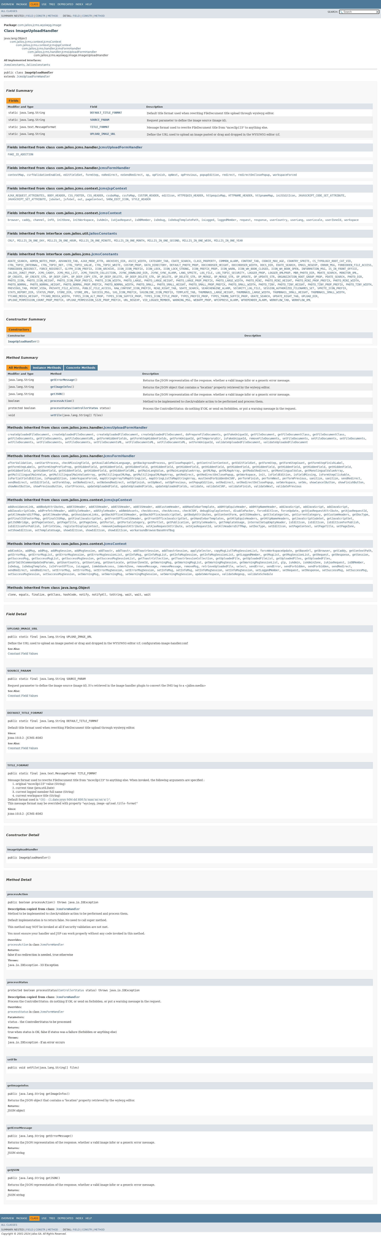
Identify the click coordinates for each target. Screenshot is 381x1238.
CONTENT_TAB (250, 261)
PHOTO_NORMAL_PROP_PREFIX (82, 284)
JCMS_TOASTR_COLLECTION (98, 272)
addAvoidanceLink (20, 506)
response (260, 219)
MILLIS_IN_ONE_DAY (30, 240)
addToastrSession (146, 550)
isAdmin (102, 219)
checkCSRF (189, 510)
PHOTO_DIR (354, 276)
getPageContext (43, 522)
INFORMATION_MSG (313, 268)
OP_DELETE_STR (184, 276)
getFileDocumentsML (79, 438)
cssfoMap (128, 195)
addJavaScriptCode (21, 510)
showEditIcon (72, 530)
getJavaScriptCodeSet (308, 518)
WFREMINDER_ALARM (254, 300)
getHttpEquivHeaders (242, 518)
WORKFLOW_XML (301, 300)
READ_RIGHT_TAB (165, 288)
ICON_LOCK (153, 268)
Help (89, 4)
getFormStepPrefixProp (54, 466)
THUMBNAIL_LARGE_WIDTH (253, 292)
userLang (296, 219)
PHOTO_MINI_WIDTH (346, 280)
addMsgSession (61, 550)
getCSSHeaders (250, 514)
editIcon (168, 195)
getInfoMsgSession (183, 554)
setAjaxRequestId (198, 526)
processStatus (60, 408)
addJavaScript (289, 506)
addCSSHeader (76, 506)
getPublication (177, 522)
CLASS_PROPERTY (204, 261)
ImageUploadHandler (22, 341)
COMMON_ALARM (228, 261)
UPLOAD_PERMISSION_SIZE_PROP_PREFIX (93, 300)
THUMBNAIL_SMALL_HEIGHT (290, 292)
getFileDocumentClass (293, 434)
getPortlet (155, 522)
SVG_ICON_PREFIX (124, 292)
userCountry (278, 219)
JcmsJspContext (113, 188)
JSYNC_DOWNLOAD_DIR (133, 272)
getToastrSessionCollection (192, 558)
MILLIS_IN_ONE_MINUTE (95, 240)
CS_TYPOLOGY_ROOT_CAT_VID (332, 261)
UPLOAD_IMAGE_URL (102, 133)
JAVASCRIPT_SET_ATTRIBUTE (27, 199)
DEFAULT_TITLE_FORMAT (106, 112)
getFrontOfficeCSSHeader (123, 518)
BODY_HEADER (56, 195)
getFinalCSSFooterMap (23, 518)
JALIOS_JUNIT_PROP (21, 272)
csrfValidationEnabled (43, 174)
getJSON (56, 394)
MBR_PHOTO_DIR (303, 272)
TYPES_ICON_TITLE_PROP (161, 296)
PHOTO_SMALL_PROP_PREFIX (207, 284)
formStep (92, 174)
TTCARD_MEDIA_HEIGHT (23, 296)
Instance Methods (47, 367)
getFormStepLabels (21, 466)
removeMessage (146, 566)
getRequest (320, 554)
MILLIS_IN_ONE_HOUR (61, 240)
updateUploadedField (102, 486)
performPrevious (294, 478)
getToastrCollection (153, 558)
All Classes (9, 11)
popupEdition (209, 174)
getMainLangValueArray (183, 470)
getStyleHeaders (204, 522)
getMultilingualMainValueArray (72, 474)
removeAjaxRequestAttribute (122, 526)
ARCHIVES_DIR (115, 261)
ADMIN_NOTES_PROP (42, 261)
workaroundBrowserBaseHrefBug (152, 530)
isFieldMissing (304, 474)
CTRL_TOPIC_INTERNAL (23, 265)
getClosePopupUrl (180, 462)
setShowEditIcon (20, 530)
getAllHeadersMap (55, 514)
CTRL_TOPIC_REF (52, 265)
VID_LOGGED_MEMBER (156, 300)
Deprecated (65, 4)
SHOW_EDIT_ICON (117, 199)
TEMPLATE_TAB (185, 292)
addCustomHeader (167, 506)
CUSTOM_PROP (132, 265)
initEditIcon (285, 195)
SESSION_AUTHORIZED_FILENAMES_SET (288, 288)
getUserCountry (68, 562)
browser (13, 219)
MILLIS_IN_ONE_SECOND (163, 240)
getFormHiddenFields (112, 438)
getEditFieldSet (243, 462)
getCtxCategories (276, 514)
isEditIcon (297, 522)
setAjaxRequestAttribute (164, 526)
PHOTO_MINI (254, 280)
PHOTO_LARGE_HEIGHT (158, 280)
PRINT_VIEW (38, 288)
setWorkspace (285, 482)
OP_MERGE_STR (223, 276)
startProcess (74, 486)
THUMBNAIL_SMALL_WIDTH (327, 292)
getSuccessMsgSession (77, 558)
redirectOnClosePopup (254, 174)
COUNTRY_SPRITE (298, 261)
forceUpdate (289, 510)
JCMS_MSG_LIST (67, 272)
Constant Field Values (23, 653)
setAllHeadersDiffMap (230, 526)
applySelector (200, 550)
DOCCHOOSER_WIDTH (244, 265)
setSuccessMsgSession (23, 574)
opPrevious (189, 174)
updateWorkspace (207, 574)
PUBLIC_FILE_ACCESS (96, 288)
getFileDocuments (20, 438)
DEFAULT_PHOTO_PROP (184, 265)
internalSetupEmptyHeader (266, 522)
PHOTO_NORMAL (17, 284)
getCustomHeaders (336, 514)
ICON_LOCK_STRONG (176, 268)
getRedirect (184, 474)
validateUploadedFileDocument (238, 442)
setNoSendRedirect (110, 482)
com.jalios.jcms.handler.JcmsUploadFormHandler (62, 51)
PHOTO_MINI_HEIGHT (278, 280)
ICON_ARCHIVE (104, 268)
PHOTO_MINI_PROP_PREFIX (312, 280)
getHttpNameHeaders (274, 518)
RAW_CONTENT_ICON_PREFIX (132, 288)
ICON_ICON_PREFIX (130, 268)
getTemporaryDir (208, 438)
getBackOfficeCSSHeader (118, 514)
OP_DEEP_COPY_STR (84, 276)
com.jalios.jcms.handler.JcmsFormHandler (51, 48)
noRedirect (109, 174)
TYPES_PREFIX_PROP (194, 296)
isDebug (159, 219)
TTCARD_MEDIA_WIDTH (55, 296)
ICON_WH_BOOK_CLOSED (253, 268)
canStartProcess (47, 462)
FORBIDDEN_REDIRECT (22, 268)
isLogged (207, 219)
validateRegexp (233, 574)
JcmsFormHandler (114, 168)
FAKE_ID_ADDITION (20, 154)
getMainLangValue (150, 470)
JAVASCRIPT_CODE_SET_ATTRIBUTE (321, 195)
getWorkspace (245, 474)
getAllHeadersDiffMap (23, 514)
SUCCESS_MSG (100, 292)
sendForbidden (294, 566)
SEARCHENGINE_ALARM (215, 288)
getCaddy (339, 550)
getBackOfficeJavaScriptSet (160, 514)
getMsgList (271, 554)
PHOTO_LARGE (132, 280)
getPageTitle (66, 522)
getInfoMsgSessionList (216, 554)
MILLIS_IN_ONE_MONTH (129, 240)
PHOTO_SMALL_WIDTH (241, 284)
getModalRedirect (255, 470)
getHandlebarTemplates (207, 518)
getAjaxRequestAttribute (319, 510)
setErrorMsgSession (107, 570)
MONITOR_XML (348, 272)
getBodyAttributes (197, 514)
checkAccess (150, 510)
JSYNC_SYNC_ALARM (163, 272)
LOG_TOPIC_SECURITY (230, 272)
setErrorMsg (61, 570)
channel (38, 219)
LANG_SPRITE (188, 272)
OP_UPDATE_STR (264, 276)
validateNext (263, 486)
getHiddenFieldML (122, 470)
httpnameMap (264, 195)
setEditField (39, 482)
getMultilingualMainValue (27, 474)
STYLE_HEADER (141, 199)
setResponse (310, 570)
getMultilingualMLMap (114, 474)
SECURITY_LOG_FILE (246, 288)
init (262, 474)
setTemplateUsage (47, 530)
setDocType (257, 526)
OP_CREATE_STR (35, 276)
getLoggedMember (248, 554)
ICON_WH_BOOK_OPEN (284, 268)
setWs (302, 482)
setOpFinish (135, 482)
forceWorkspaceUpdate (276, 550)
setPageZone (345, 526)
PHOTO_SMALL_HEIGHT (171, 284)
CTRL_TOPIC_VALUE (79, 265)
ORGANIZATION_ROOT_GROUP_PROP (300, 276)
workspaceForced (285, 174)
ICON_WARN (227, 268)
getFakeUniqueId (235, 434)
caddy (26, 219)
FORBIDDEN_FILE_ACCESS (354, 265)
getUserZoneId (137, 562)
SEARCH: (333, 12)
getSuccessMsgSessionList (116, 558)
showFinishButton (350, 482)
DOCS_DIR (266, 265)
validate (196, 486)
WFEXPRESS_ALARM (226, 300)
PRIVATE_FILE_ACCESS (64, 288)
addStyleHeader (79, 510)
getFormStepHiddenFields (148, 438)
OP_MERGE (204, 276)
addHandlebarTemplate (198, 506)
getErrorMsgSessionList (104, 554)
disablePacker (243, 510)
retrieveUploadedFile (217, 566)
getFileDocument (262, 434)
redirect (228, 174)
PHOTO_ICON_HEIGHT (40, 280)
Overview (7, 4)
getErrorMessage (62, 379)
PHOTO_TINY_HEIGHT (291, 284)
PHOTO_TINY (266, 284)
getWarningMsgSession (220, 562)
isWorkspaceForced (83, 478)
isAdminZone (311, 562)
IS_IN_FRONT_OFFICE (342, 268)
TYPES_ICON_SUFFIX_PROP (123, 296)
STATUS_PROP (45, 292)
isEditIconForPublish (343, 522)
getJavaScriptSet (339, 518)
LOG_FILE (206, 272)
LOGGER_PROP (256, 272)
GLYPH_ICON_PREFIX (78, 268)
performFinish (248, 478)
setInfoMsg (165, 570)
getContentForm (225, 514)
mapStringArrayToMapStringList (123, 478)
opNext (173, 174)
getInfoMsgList (155, 554)
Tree (52, 4)
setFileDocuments (295, 438)
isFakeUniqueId (235, 438)
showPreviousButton (47, 486)
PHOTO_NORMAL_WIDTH (119, 284)
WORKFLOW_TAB (279, 300)
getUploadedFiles (288, 558)
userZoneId (333, 219)
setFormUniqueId (201, 442)
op (147, 174)
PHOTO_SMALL (145, 284)
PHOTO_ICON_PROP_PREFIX (74, 280)
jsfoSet (68, 199)
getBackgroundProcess (149, 462)
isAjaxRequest (121, 219)
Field (29, 16)
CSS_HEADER (95, 195)
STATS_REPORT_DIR (20, 292)
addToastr (105, 550)
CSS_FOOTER (76, 195)
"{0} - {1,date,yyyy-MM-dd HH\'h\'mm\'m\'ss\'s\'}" (74, 799)
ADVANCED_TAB (68, 261)
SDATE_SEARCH (188, 288)
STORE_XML (81, 292)
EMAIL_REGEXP (307, 265)
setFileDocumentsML (107, 442)
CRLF (11, 240)
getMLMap (209, 470)
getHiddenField (85, 466)
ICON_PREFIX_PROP (204, 268)
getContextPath (360, 550)
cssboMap (112, 195)
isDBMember (143, 219)
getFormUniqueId (181, 438)
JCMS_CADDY (46, 272)
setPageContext (300, 526)
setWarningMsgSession (141, 574)
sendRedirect (350, 478)
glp (283, 562)
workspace (351, 219)
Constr (40, 16)
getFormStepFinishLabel (325, 462)
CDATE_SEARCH (180, 261)
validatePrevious (288, 486)
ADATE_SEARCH (17, 261)
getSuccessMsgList (45, 558)
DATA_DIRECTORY (155, 265)
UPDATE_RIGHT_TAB (285, 296)
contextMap (16, 174)
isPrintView (51, 526)
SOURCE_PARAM (99, 119)
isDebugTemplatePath (183, 219)
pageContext (94, 199)
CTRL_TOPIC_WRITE (107, 265)
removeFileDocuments (264, 438)
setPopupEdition (201, 482)
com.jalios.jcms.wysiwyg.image (39, 25)
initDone (63, 219)
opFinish (158, 174)
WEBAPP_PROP (202, 300)
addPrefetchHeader (51, 510)
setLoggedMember (267, 570)
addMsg (30, 550)
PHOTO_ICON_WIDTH (107, 280)
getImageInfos (60, 386)
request (245, 219)
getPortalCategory (130, 522)
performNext (270, 478)
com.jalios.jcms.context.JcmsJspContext (43, 45)
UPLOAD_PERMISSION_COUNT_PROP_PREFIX (35, 300)
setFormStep (61, 482)
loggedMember (226, 219)
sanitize (315, 478)
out (80, 199)
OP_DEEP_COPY (58, 276)
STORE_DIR (64, 292)
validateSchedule (260, 574)
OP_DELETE (164, 276)
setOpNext (154, 482)
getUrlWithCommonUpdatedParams (31, 562)
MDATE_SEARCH (326, 272)
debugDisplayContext (215, 510)
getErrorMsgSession (69, 554)
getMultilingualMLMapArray (153, 474)
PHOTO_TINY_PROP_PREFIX (325, 284)
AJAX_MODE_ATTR (92, 261)
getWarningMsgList (187, 562)
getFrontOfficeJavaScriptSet (165, 518)
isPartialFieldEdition (24, 478)
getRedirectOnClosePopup (215, 474)
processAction (60, 400)
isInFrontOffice (61, 566)
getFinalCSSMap (54, 518)
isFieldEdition (279, 474)
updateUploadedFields (136, 486)
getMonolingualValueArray (324, 470)
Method (53, 16)
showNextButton (19, 486)
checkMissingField (75, 462)
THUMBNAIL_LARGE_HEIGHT (215, 292)
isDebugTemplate (34, 566)
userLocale (314, 219)
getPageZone (88, 522)
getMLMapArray (229, 470)
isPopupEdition (55, 478)
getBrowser (322, 550)
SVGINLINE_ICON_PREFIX (156, 292)
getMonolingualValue (286, 470)
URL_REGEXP (132, 300)
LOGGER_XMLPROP (279, 272)
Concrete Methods (80, 367)
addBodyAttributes (49, 506)
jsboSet (54, 199)
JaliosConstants (38, 64)
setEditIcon (277, 526)
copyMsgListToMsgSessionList (235, 550)
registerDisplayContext (80, 526)
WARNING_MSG (181, 300)
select (241, 566)
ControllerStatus (85, 408)
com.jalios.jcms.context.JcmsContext (35, 41)
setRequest (290, 570)
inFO (50, 219)
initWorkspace (83, 219)
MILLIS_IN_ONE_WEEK (196, 240)
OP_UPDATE (243, 276)
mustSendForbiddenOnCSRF (216, 478)
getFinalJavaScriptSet (84, 518)
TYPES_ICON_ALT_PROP (88, 296)
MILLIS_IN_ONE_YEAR (228, 240)
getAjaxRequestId (354, 510)
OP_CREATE (15, 276)
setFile (56, 415)
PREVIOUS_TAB (17, 288)
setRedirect (224, 482)
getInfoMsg (133, 554)
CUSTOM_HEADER (148, 195)
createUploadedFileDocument (28, 434)
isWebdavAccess (103, 566)
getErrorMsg (16, 554)
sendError (256, 566)
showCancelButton (322, 482)
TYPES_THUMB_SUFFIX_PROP (229, 296)
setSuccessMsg (332, 570)
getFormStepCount (292, 462)
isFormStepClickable (334, 474)
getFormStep (267, 462)
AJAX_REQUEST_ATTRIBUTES (26, 195)
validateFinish (239, 486)
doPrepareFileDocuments (203, 434)
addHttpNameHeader (262, 506)
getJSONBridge (18, 522)
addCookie (15, 550)
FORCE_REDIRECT (50, 268)
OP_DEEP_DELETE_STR (139, 276)
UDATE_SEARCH (260, 296)
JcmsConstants (14, 64)
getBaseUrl (303, 550)
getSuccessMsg (18, 558)
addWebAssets (128, 510)
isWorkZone (125, 566)
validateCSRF (215, 486)
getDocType (360, 514)
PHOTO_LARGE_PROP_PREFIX (194, 280)
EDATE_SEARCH (285, 265)
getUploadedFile (228, 558)
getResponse (340, 554)
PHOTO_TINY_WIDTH (358, 284)
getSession (360, 554)
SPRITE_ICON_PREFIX (331, 288)
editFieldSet (72, 174)
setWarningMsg (88, 574)
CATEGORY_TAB (158, 261)
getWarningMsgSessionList (259, 562)
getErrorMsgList (40, 554)
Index (79, 4)
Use (44, 4)
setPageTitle (323, 526)
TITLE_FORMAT (99, 127)
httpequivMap (215, 195)
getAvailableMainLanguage (111, 462)
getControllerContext (212, 462)
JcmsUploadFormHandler (33, 76)
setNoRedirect (83, 482)
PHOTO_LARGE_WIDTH (229, 280)
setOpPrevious (175, 482)
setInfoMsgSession (208, 570)
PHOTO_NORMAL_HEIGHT (45, 284)
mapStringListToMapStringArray (172, 478)
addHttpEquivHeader (231, 506)
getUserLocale (113, 562)
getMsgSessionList (295, 554)
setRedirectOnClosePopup (254, 482)
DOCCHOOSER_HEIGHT (214, 265)
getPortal (107, 522)
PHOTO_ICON (16, 280)
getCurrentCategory (306, 514)
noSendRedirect (131, 174)
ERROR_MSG (327, 265)
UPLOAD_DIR (309, 296)
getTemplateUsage (231, 522)
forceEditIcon (267, 510)
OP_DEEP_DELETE (111, 276)
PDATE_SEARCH (334, 276)
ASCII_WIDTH (137, 261)
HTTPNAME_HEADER (240, 195)
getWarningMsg (161, 562)
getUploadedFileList (258, 558)
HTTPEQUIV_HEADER (190, 195)
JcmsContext (110, 213)
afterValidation (20, 462)
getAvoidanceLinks (84, 514)
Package (21, 4)
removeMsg (191, 566)
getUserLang (91, 562)
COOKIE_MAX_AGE (273, 261)
